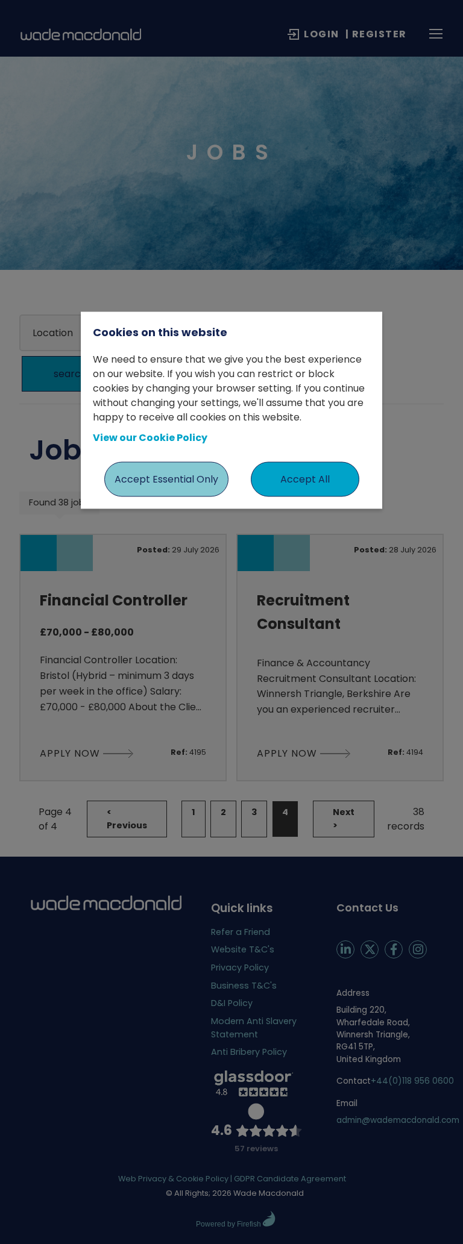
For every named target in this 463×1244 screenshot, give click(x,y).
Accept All (305, 479)
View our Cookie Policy (150, 438)
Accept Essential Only (166, 479)
